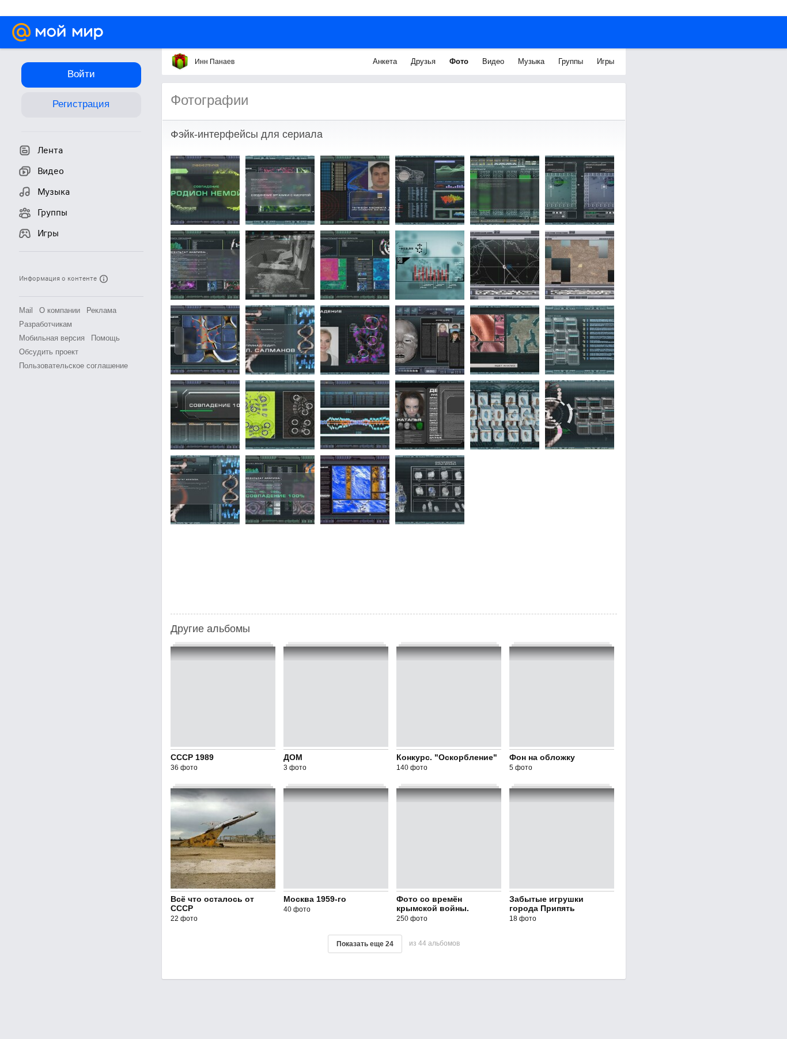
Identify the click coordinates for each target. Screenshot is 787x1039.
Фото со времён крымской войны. (432, 903)
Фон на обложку (542, 757)
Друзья (424, 61)
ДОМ (292, 757)
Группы (571, 61)
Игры (605, 61)
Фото (460, 61)
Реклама (101, 310)
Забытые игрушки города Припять (546, 903)
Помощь (105, 338)
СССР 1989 (192, 757)
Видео (494, 61)
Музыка (532, 61)
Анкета (386, 61)
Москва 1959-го (314, 899)
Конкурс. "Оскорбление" (446, 757)
